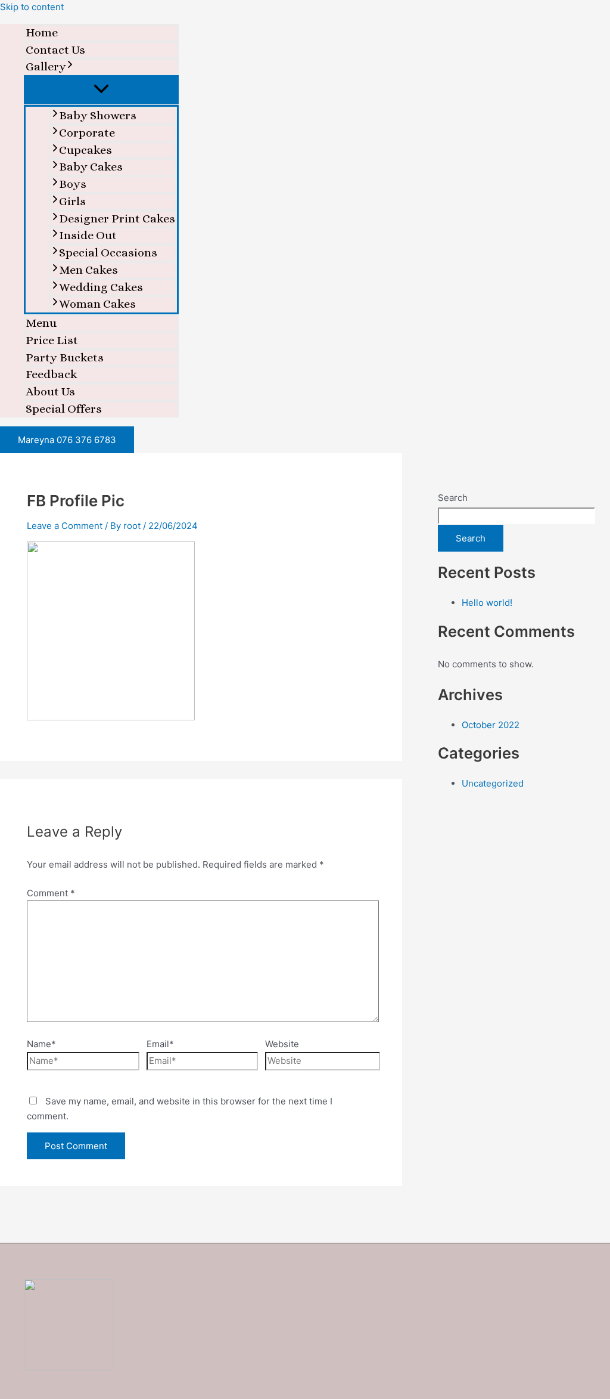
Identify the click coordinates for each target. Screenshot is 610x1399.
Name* (41, 1044)
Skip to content (32, 7)
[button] (70, 67)
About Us (50, 391)
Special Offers (64, 409)
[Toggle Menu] (101, 89)
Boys (72, 184)
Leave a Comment (64, 525)
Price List (52, 340)
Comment (51, 893)
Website (282, 1044)
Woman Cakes (97, 304)
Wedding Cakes (101, 287)
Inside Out (88, 235)
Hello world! (487, 602)
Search (453, 497)
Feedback (51, 374)
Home (42, 32)
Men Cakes (88, 270)
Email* (160, 1044)
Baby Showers (97, 115)
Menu (41, 323)
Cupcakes (85, 150)
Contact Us (55, 50)
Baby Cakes (91, 167)
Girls (72, 201)
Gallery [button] (46, 66)
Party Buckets (65, 357)
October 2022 (490, 725)
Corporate (87, 133)
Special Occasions (108, 252)
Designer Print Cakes (117, 218)
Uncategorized (493, 783)
